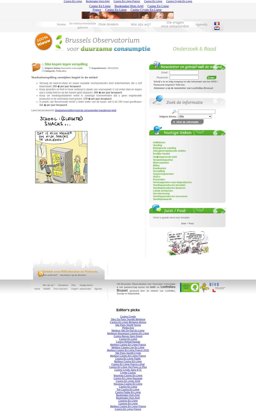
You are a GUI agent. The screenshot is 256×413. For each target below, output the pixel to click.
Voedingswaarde (162, 199)
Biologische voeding (164, 148)
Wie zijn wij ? (49, 285)
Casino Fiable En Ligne (128, 392)
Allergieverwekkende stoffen (169, 150)
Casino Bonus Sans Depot (128, 336)
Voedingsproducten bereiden (169, 185)
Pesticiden (159, 179)
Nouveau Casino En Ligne (128, 375)
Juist (183, 223)
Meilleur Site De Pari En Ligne (128, 330)
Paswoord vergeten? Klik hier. (169, 85)
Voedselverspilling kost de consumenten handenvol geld (85, 110)
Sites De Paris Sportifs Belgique (128, 319)
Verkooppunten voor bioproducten (172, 182)
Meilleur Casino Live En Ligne (128, 347)
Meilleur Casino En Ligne (128, 361)
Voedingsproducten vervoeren (170, 196)
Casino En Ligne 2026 (128, 381)
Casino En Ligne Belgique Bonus (128, 322)
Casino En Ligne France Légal (128, 364)
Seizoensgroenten (163, 174)
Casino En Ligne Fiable (128, 358)
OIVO (153, 287)
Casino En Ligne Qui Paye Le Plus (128, 367)
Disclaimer (63, 285)
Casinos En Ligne (128, 400)
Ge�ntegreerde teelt (165, 157)
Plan (73, 285)
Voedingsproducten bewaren (169, 188)
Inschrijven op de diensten (73, 275)
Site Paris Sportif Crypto (128, 353)
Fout (191, 223)
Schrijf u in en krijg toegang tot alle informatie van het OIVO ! (186, 81)
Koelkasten (159, 168)
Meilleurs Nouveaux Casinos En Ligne (128, 333)
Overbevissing (161, 193)
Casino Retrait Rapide (128, 341)
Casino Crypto (128, 316)
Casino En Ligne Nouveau (128, 378)
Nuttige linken (86, 285)
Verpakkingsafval (163, 160)
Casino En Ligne (128, 339)
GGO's (156, 176)
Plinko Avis (128, 327)
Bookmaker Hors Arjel (128, 395)
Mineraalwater (161, 162)
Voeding (157, 145)
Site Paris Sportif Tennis (128, 325)
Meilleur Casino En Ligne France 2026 (128, 350)
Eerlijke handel (161, 153)
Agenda (98, 289)
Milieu (156, 165)
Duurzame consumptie (72, 68)
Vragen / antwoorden (81, 289)
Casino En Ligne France (128, 409)
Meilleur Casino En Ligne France (128, 344)
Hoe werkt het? (50, 275)
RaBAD (46, 289)
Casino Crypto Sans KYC (128, 370)
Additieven (159, 142)
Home (37, 289)
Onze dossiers (60, 289)
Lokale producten (163, 190)
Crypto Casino (128, 372)
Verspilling (159, 171)
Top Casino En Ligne (128, 389)
